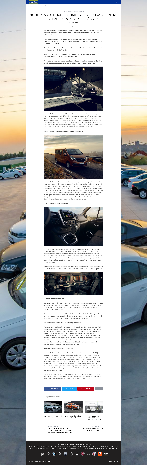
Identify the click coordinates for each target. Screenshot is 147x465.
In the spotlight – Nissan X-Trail (73, 417)
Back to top (112, 461)
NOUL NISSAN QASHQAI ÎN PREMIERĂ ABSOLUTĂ (89, 429)
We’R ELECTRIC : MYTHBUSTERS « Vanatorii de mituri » (94, 417)
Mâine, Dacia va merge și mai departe (53, 417)
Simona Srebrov (74, 22)
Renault (70, 11)
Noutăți (65, 11)
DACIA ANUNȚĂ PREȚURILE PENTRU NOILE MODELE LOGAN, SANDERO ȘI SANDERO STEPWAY (60, 430)
